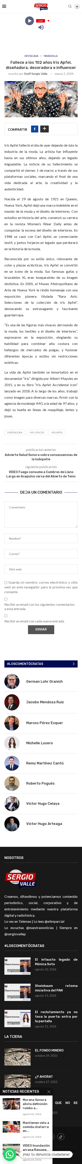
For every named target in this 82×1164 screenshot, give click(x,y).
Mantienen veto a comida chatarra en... (36, 1127)
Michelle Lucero (39, 743)
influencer (37, 432)
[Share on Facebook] (34, 129)
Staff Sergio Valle (35, 73)
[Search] (70, 6)
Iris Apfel (57, 432)
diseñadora (14, 432)
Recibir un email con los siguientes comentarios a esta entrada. (39, 606)
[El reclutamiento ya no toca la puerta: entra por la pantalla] (17, 1018)
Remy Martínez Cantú (45, 763)
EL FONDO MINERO (49, 1050)
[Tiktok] (60, 1136)
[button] (9, 1154)
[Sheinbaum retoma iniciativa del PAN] (17, 992)
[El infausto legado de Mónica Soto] (17, 966)
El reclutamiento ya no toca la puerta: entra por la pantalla (56, 1016)
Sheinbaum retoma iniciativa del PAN (56, 988)
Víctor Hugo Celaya (42, 804)
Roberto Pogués (40, 783)
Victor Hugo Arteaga (44, 824)
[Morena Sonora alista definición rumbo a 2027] (11, 1104)
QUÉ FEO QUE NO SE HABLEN (56, 1105)
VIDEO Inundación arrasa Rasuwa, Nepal (36, 1150)
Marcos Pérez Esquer (44, 723)
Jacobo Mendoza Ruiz (45, 702)
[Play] (29, 20)
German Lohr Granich (44, 681)
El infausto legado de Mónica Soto (56, 962)
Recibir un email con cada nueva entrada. (34, 621)
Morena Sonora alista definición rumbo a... (35, 1104)
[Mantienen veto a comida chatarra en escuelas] (11, 1127)
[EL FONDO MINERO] (17, 1057)
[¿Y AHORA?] (17, 1083)
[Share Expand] (44, 129)
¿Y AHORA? (44, 1077)
